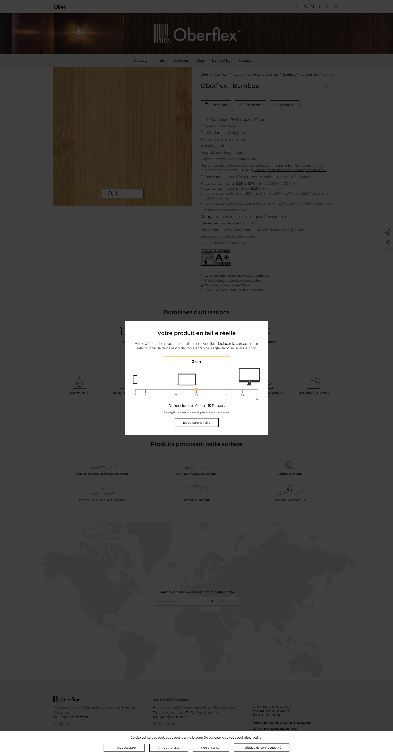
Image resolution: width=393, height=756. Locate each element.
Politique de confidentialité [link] (261, 747)
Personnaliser (211, 747)
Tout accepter (126, 747)
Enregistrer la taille (196, 422)
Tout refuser (171, 747)
